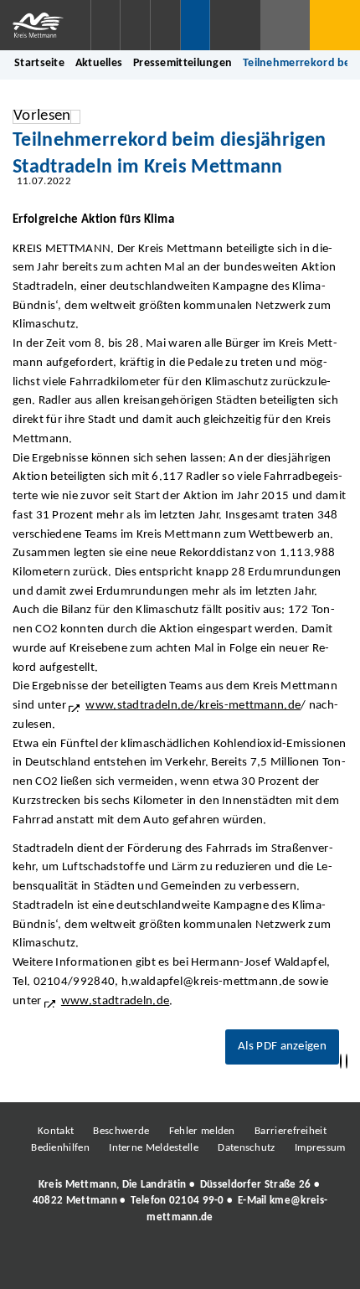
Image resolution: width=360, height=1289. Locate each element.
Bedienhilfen (60, 1147)
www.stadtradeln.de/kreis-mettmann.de (193, 705)
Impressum (320, 1147)
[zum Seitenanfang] (346, 1061)
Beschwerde (121, 1131)
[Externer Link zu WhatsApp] (253, 1263)
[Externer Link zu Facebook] (65, 1263)
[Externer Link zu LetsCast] (291, 1263)
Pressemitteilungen (182, 63)
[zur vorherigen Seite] (341, 1061)
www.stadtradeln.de (115, 1001)
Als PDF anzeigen (282, 1046)
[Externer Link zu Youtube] (216, 1263)
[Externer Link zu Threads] (140, 1263)
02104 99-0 (196, 1200)
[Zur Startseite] (45, 25)
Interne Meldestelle (153, 1147)
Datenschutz (246, 1147)
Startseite (39, 63)
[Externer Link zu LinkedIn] (178, 1263)
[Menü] (335, 25)
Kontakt (56, 1131)
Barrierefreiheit (291, 1131)
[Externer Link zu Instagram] (103, 1263)
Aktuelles (99, 63)
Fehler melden (202, 1131)
